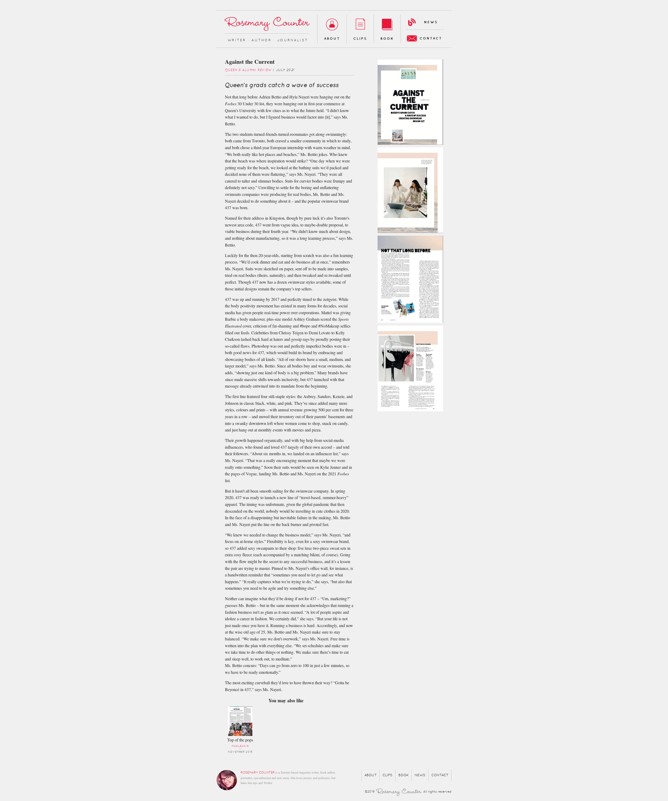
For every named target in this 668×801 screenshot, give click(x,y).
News (431, 22)
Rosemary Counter (267, 24)
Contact (431, 38)
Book (387, 38)
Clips (360, 38)
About (332, 38)
